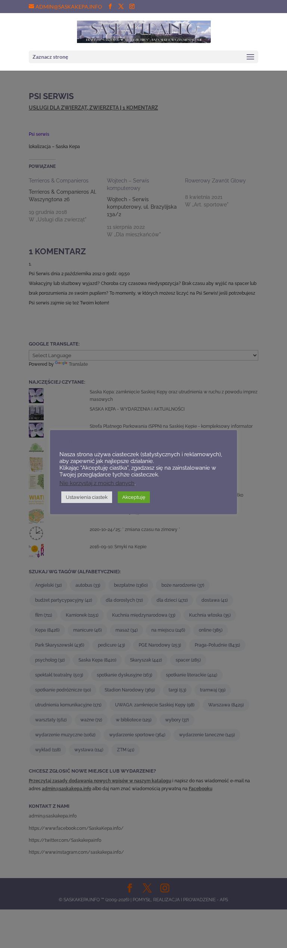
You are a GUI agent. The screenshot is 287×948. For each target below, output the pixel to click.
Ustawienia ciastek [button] (87, 497)
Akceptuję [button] (133, 497)
